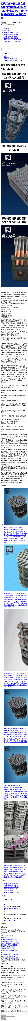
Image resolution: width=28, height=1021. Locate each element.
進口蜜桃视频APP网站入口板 (9, 939)
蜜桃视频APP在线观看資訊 (11, 38)
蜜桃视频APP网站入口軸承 (11, 889)
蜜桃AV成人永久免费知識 (8, 956)
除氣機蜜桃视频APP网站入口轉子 (10, 943)
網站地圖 (3, 1019)
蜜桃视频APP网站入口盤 (10, 59)
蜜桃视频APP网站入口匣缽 (8, 948)
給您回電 (3, 1017)
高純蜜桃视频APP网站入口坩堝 (9, 941)
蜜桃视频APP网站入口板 (10, 36)
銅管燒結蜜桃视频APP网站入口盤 (13, 60)
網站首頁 (6, 28)
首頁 (5, 55)
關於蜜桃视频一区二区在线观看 (12, 40)
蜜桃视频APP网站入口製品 (11, 32)
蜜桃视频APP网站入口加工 (8, 947)
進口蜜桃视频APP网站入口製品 (9, 950)
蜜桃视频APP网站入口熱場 (11, 892)
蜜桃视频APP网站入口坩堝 (11, 887)
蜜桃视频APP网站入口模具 (11, 34)
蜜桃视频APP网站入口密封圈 (9, 945)
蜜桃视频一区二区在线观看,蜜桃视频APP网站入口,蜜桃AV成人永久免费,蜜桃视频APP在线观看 (14, 10)
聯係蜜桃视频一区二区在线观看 (12, 41)
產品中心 (6, 30)
